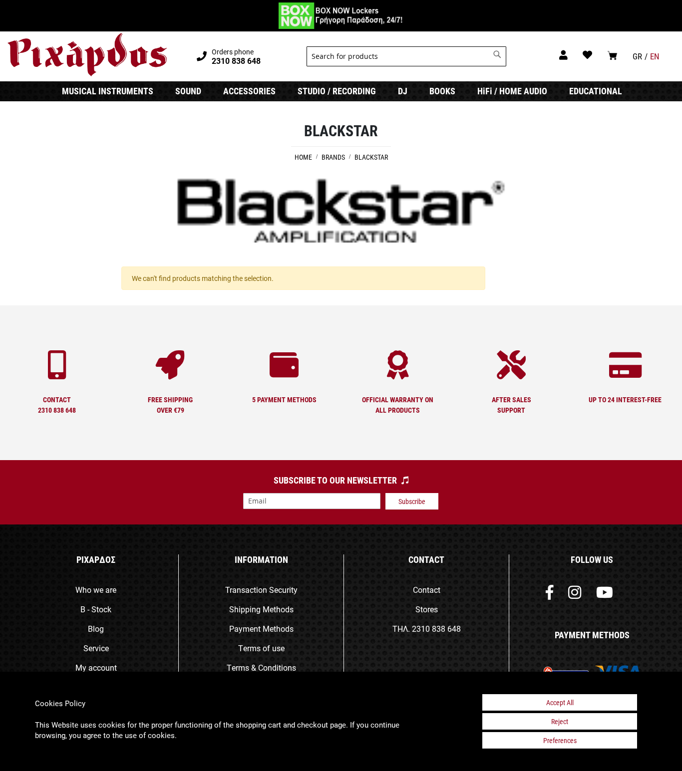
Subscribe (411, 501)
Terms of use (261, 648)
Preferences (560, 740)
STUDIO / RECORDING (337, 91)
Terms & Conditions (261, 667)
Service (96, 648)
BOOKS (442, 91)
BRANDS (334, 157)
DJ (402, 91)
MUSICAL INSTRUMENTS (107, 91)
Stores (426, 609)
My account (96, 667)
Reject (559, 721)
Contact (426, 589)
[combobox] (406, 56)
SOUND (188, 91)
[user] (563, 54)
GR (637, 56)
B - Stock (95, 609)
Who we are (95, 589)
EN (655, 56)
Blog (96, 628)
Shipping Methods (261, 609)
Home (304, 157)
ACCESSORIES (249, 91)
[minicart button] (612, 55)
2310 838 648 (436, 628)
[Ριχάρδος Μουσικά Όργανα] (87, 54)
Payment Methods (261, 628)
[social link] (549, 594)
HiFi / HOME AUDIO (512, 91)
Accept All (560, 702)
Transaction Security (261, 589)
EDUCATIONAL (595, 91)
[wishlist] (587, 54)
